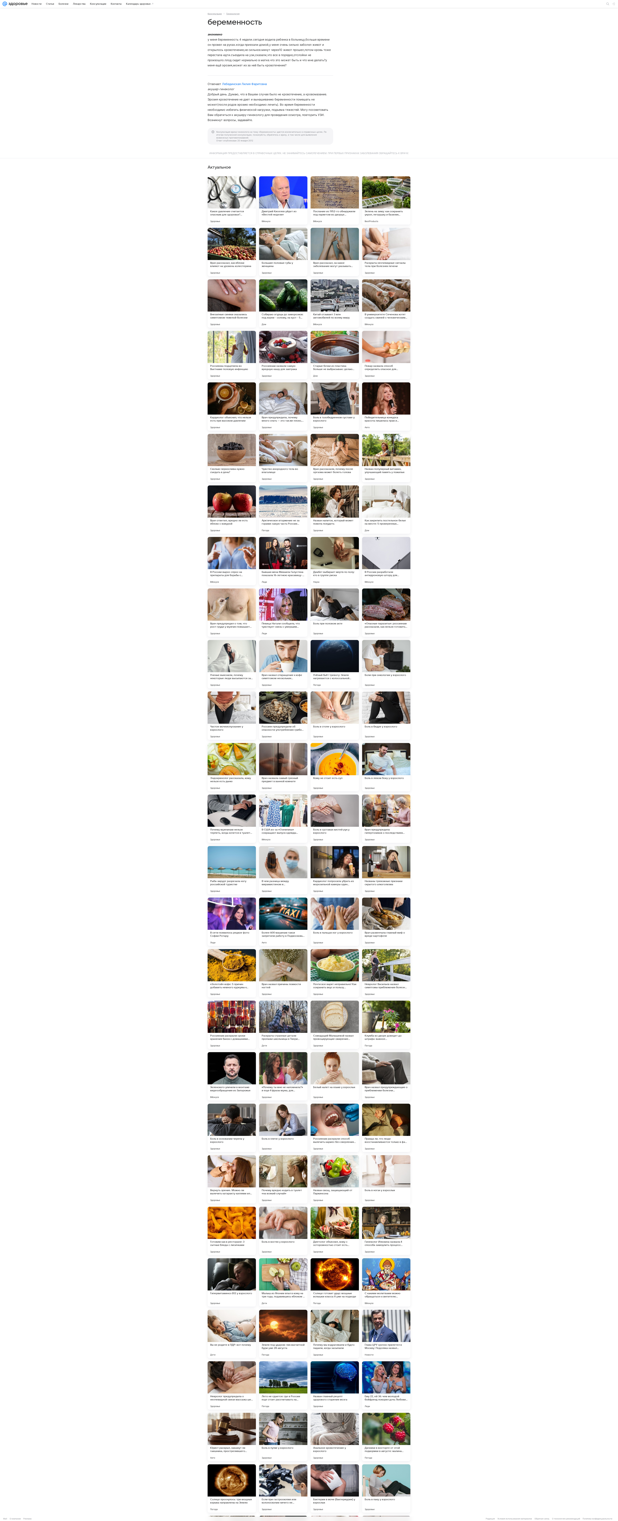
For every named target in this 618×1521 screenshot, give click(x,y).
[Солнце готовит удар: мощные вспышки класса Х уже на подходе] (335, 1282)
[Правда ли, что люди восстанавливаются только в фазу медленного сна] (386, 1128)
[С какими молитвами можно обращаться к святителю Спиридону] (386, 1282)
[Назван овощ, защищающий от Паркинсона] (335, 1179)
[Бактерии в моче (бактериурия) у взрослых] (335, 1488)
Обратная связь (541, 1518)
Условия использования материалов (514, 1518)
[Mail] (5, 4)
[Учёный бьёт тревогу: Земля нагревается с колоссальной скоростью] (335, 664)
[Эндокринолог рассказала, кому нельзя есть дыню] (232, 767)
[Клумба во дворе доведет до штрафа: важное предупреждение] (386, 1025)
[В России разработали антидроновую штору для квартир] (386, 561)
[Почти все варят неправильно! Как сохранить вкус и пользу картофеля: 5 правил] (335, 973)
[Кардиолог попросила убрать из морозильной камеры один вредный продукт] (335, 870)
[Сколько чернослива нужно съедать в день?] (232, 458)
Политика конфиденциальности (597, 1518)
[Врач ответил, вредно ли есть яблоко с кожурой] (232, 509)
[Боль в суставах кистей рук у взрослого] (335, 819)
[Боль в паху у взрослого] (386, 1488)
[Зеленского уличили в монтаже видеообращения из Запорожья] (232, 1076)
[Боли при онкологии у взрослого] (386, 664)
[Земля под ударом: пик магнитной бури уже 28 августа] (283, 1334)
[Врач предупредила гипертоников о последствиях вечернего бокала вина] (386, 819)
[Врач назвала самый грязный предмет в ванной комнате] (283, 767)
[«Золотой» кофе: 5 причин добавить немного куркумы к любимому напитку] (232, 973)
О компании (15, 1518)
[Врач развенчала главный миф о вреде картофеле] (386, 922)
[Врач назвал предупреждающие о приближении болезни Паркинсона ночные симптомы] (386, 1076)
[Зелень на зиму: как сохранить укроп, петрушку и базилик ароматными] (386, 200)
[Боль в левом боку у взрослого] (386, 767)
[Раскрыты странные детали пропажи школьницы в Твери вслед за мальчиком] (283, 1025)
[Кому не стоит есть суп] (335, 767)
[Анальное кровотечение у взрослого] (335, 1437)
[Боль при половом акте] (335, 612)
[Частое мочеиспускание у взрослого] (232, 716)
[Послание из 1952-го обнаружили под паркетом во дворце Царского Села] (335, 200)
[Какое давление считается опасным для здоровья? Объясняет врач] (232, 200)
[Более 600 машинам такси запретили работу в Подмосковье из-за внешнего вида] (283, 922)
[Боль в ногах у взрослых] (386, 1179)
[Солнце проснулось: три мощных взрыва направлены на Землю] (232, 1488)
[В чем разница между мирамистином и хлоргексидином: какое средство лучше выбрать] (283, 870)
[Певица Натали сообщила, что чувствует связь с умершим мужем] (283, 612)
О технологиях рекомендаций (566, 1518)
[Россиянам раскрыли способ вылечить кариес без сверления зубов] (335, 1128)
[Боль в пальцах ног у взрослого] (335, 922)
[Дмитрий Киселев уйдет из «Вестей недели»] (283, 200)
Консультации (215, 13)
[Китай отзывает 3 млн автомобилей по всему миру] (335, 303)
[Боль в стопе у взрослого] (335, 716)
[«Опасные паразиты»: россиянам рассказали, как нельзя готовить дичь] (386, 612)
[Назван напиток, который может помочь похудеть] (335, 509)
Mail (5, 1518)
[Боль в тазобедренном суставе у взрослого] (335, 406)
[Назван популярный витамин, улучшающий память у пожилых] (386, 458)
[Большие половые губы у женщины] (283, 252)
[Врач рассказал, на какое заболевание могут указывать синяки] (335, 252)
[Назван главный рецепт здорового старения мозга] (335, 1385)
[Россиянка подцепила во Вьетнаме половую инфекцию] (232, 355)
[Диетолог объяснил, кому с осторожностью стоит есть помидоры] (335, 1231)
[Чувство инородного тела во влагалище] (283, 458)
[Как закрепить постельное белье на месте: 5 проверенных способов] (386, 509)
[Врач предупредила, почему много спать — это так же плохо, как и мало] (283, 406)
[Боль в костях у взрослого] (283, 1231)
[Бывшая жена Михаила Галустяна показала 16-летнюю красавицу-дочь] (283, 561)
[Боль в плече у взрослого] (283, 1128)
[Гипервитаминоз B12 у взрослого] (232, 1282)
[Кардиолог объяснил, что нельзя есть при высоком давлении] (232, 406)
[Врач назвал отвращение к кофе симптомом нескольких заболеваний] (283, 664)
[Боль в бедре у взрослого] (386, 716)
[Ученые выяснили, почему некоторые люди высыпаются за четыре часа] (232, 664)
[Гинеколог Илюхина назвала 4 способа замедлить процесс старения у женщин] (386, 1231)
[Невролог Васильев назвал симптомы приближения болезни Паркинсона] (386, 973)
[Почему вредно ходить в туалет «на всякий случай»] (283, 1179)
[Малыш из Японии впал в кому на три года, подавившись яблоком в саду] (283, 1282)
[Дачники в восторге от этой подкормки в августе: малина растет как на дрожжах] (386, 1437)
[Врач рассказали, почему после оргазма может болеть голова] (335, 458)
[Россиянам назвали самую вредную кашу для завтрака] (283, 355)
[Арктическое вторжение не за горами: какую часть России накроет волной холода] (283, 509)
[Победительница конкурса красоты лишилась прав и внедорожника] (386, 406)
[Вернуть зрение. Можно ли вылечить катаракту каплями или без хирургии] (232, 1179)
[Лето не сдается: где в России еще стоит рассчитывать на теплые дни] (283, 1385)
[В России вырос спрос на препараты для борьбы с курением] (232, 561)
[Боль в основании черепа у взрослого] (232, 1128)
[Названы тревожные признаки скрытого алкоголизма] (386, 870)
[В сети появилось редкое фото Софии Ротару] (232, 922)
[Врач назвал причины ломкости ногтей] (283, 973)
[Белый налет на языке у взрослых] (335, 1076)
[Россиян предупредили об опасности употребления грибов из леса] (283, 716)
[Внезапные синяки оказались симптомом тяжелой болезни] (232, 303)
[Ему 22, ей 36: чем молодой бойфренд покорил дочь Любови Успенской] (386, 1385)
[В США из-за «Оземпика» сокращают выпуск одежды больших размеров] (283, 819)
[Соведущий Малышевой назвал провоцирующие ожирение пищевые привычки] (335, 1025)
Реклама (27, 1518)
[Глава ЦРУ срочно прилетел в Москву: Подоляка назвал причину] (386, 1334)
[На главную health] (17, 4)
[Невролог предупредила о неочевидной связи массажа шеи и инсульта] (232, 1385)
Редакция (490, 1518)
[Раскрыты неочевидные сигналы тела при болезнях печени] (386, 252)
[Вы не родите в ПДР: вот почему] (232, 1334)
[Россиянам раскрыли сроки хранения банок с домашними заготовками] (232, 1025)
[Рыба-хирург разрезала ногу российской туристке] (232, 870)
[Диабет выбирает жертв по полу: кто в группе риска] (335, 561)
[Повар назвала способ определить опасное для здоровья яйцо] (386, 355)
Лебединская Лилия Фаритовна (244, 84)
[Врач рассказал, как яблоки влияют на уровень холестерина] (232, 252)
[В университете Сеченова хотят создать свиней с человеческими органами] (386, 303)
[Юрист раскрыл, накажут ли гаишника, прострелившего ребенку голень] (232, 1437)
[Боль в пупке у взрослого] (283, 1437)
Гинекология (232, 13)
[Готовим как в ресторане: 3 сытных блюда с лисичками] (232, 1231)
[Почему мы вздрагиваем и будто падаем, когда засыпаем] (335, 1334)
